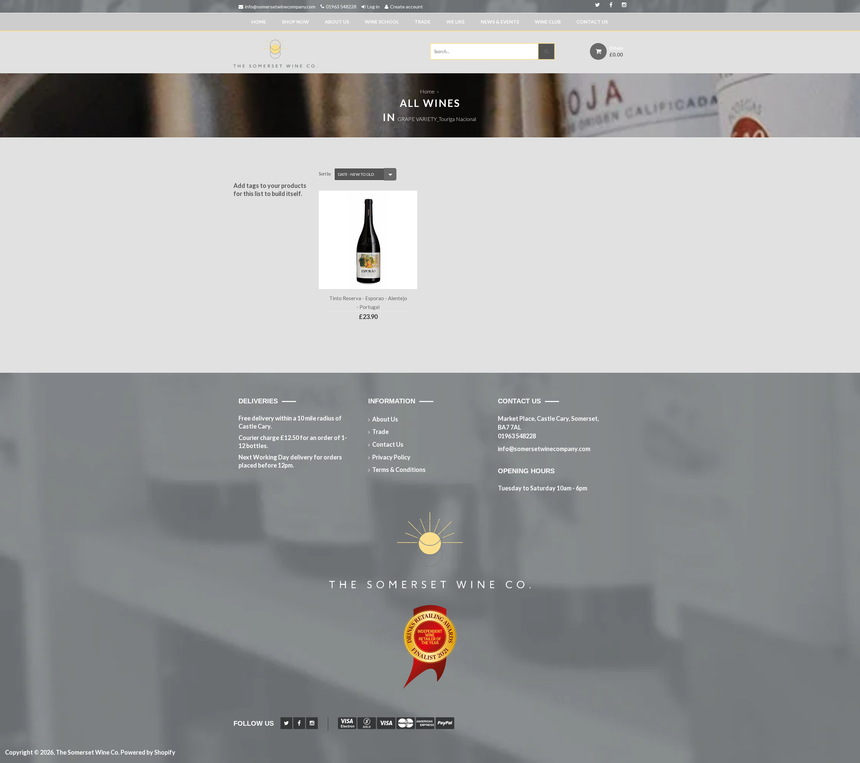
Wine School (382, 22)
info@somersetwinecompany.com (280, 6)
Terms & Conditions (399, 469)
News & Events (500, 22)
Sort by (325, 173)
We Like (455, 22)
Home (258, 22)
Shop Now (295, 22)
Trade (423, 22)
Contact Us (592, 22)
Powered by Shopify (148, 752)
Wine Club (548, 22)
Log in (373, 6)
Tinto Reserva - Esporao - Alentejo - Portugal (368, 302)
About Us (337, 22)
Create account (406, 6)
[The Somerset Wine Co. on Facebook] (622, 5)
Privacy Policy (391, 457)
